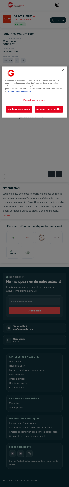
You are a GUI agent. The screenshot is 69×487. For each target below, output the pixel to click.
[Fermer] (62, 70)
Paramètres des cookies (34, 100)
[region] (34, 91)
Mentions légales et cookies (19, 91)
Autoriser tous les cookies (48, 109)
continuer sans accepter (19, 109)
